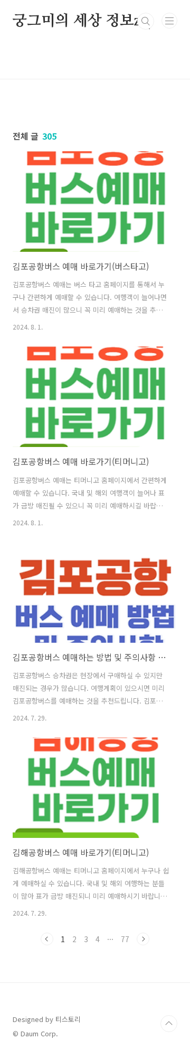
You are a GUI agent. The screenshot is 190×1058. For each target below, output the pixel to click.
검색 (146, 21)
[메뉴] (169, 21)
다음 (143, 939)
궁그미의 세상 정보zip (83, 21)
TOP (168, 1023)
